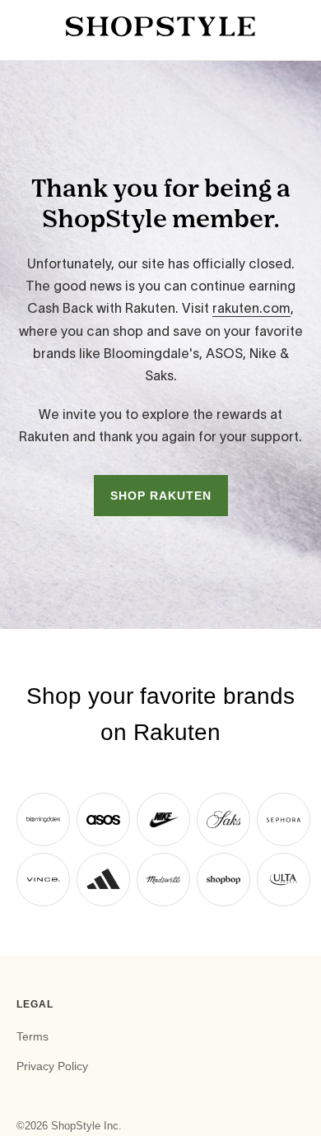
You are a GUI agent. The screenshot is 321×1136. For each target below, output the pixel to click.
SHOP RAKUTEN (161, 495)
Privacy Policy (52, 1066)
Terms (32, 1036)
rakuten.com (251, 307)
